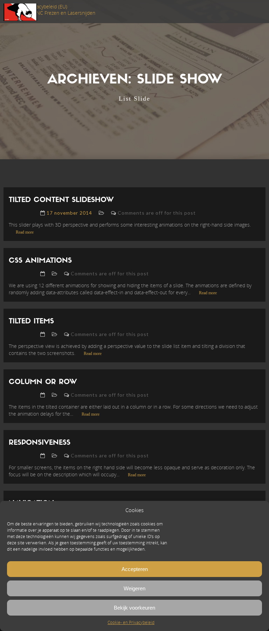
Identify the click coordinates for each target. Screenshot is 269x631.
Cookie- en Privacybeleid (131, 622)
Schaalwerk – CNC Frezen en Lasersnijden (49, 12)
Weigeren (134, 588)
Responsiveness (39, 443)
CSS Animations (40, 260)
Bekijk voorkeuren (134, 608)
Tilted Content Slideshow (61, 200)
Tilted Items (31, 321)
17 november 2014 (69, 213)
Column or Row (43, 382)
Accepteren (135, 569)
